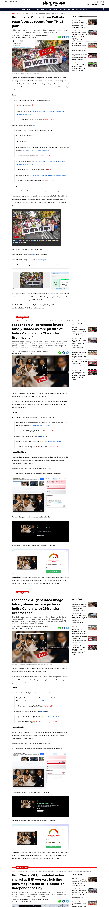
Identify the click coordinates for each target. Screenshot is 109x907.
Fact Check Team (65, 9)
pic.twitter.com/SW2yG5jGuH (25, 164)
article (30, 196)
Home (23, 9)
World (48, 9)
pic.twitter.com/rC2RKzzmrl (41, 426)
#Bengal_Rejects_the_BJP (41, 161)
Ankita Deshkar (23, 35)
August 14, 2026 (49, 431)
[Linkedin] (101, 1)
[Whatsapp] (59, 37)
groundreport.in (42, 260)
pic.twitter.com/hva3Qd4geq (52, 441)
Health (29, 9)
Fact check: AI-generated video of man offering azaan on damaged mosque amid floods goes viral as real (79, 47)
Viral (42, 9)
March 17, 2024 (49, 119)
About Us (75, 9)
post (33, 125)
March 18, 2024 (45, 156)
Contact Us (83, 9)
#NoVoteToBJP (27, 150)
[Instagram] (103, 1)
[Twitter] (98, 1)
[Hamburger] (5, 9)
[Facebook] (95, 1)
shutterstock (53, 265)
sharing (26, 130)
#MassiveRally (60, 111)
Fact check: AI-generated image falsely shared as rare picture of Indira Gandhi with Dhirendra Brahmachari (79, 24)
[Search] (103, 9)
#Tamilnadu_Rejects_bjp (38, 111)
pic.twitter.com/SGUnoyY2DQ (57, 175)
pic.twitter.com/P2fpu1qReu (40, 150)
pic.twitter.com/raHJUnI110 (24, 114)
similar (42, 436)
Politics (36, 9)
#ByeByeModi (51, 111)
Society (55, 9)
